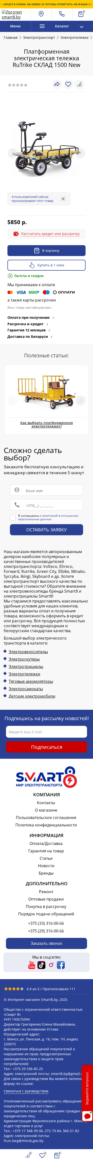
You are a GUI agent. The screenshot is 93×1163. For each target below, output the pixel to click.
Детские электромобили (32, 696)
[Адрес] (41, 14)
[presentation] (13, 153)
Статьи (46, 858)
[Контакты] (62, 14)
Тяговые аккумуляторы (31, 681)
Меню (15, 26)
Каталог (62, 26)
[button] (81, 401)
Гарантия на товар (46, 851)
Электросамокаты (26, 688)
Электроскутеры (24, 659)
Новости (46, 865)
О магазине (46, 810)
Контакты (46, 802)
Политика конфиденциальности (46, 825)
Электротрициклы (26, 666)
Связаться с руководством (26, 1091)
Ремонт (46, 891)
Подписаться (46, 747)
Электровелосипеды (28, 651)
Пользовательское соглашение (46, 817)
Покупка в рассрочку (46, 906)
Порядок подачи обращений (46, 914)
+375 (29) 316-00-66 (46, 931)
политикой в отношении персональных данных (48, 517)
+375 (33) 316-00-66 (46, 923)
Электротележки (24, 674)
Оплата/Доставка (46, 843)
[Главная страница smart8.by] (15, 15)
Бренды (46, 873)
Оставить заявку (46, 530)
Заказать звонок (46, 943)
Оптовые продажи (46, 899)
